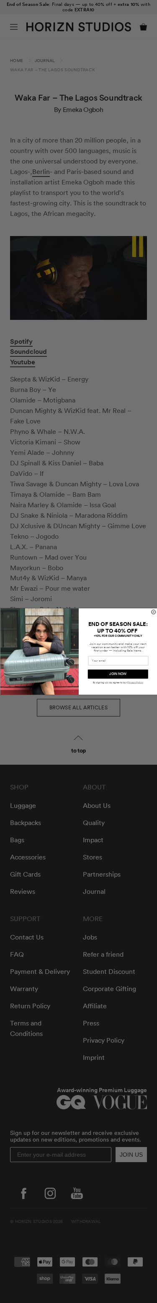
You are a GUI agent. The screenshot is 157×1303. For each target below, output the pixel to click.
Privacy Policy (135, 682)
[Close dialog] (153, 612)
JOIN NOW (117, 674)
